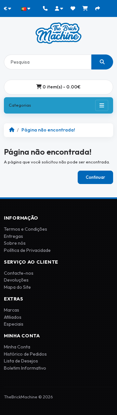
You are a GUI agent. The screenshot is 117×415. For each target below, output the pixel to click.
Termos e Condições (25, 229)
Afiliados (12, 317)
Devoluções (16, 280)
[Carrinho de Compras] (85, 8)
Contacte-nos (18, 273)
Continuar (95, 177)
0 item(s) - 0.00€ (61, 87)
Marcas (11, 310)
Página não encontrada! (48, 130)
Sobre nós (15, 243)
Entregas (13, 236)
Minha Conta (17, 347)
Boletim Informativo (25, 368)
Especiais (13, 324)
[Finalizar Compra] (97, 8)
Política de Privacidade (27, 250)
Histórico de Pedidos (25, 354)
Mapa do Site (17, 287)
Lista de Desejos (21, 361)
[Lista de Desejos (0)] (73, 8)
